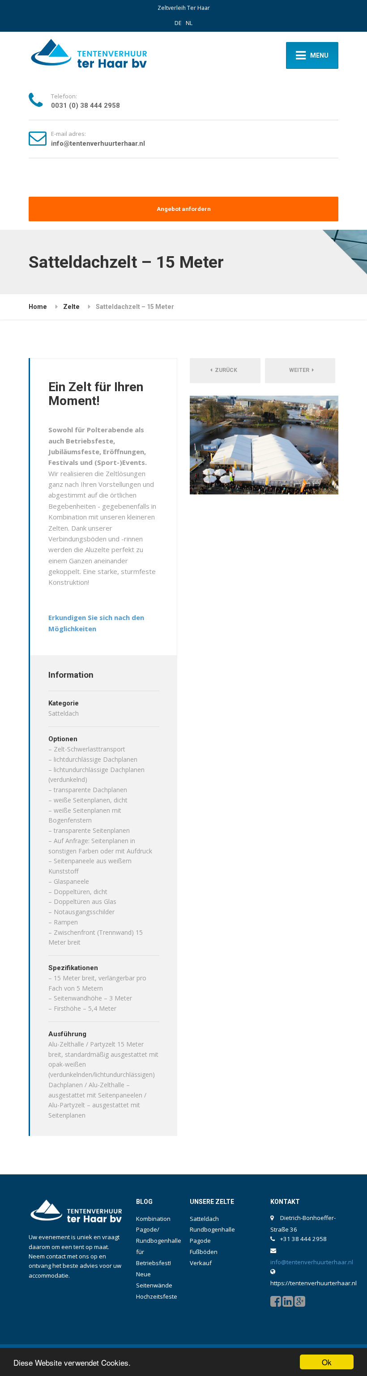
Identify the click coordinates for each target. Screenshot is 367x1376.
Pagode (200, 1241)
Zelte (71, 306)
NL (189, 23)
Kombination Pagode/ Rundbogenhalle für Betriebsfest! (158, 1241)
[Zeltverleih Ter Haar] (89, 55)
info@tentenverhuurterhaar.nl (98, 143)
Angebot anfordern (184, 209)
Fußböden (204, 1252)
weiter (299, 370)
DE (178, 23)
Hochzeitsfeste (156, 1296)
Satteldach (204, 1219)
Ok (327, 1362)
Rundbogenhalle (212, 1229)
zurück (226, 370)
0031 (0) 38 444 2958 (85, 105)
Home (38, 306)
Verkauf (201, 1263)
